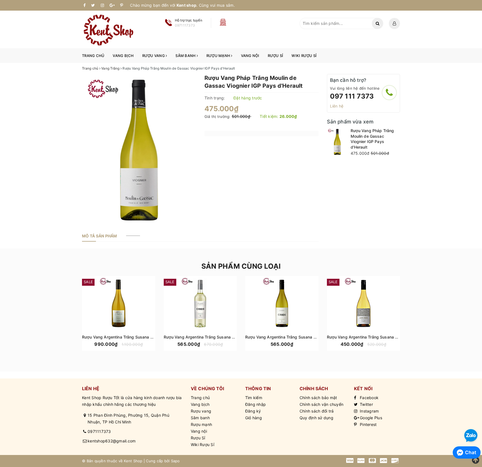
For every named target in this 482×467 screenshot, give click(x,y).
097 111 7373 (352, 96)
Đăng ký (253, 411)
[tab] (99, 236)
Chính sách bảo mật (318, 397)
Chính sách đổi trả (317, 411)
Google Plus (370, 417)
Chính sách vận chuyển (321, 404)
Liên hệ (337, 106)
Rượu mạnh (218, 55)
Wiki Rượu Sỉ (304, 55)
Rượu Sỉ (275, 55)
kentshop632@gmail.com (112, 441)
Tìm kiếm (253, 397)
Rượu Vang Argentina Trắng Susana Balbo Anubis (373, 337)
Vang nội (250, 55)
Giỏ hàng (253, 417)
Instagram (369, 411)
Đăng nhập (255, 404)
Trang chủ (93, 55)
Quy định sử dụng (316, 417)
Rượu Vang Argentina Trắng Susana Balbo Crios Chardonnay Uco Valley (312, 337)
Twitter (366, 404)
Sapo (175, 461)
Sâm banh (185, 55)
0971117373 (99, 431)
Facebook (369, 397)
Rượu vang (154, 55)
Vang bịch (123, 55)
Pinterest (368, 424)
